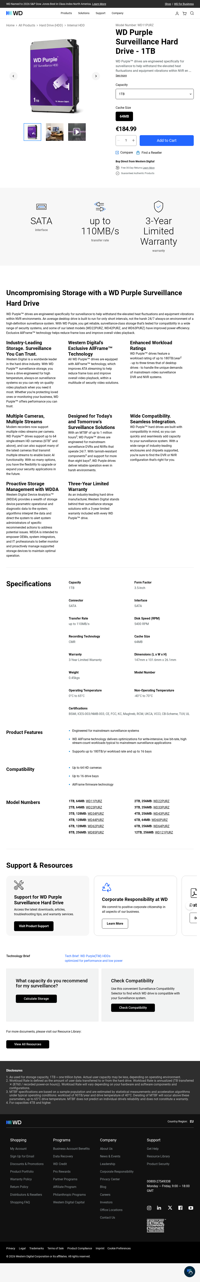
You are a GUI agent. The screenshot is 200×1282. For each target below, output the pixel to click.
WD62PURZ (96, 826)
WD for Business (184, 3)
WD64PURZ (161, 826)
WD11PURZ (94, 801)
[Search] (192, 13)
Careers (105, 1195)
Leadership (107, 1164)
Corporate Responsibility (117, 1171)
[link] (124, 152)
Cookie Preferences (119, 1248)
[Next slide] (96, 76)
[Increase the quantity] (133, 140)
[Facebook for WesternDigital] (180, 1208)
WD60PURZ (160, 820)
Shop (168, 3)
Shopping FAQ (20, 1202)
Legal (22, 1248)
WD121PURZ (164, 832)
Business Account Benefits (71, 1149)
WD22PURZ (161, 801)
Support (100, 13)
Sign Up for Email (22, 1156)
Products (66, 13)
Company (117, 13)
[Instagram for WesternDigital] (149, 1208)
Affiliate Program (64, 1187)
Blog (103, 1187)
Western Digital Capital (69, 1202)
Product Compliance (79, 1248)
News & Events (110, 1156)
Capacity (122, 85)
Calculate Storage (36, 999)
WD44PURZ (96, 820)
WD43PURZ (161, 813)
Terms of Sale (55, 1248)
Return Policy (19, 1187)
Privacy (10, 1248)
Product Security (158, 1164)
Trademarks (36, 1248)
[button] (177, 14)
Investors (106, 1202)
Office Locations (111, 1210)
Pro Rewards (62, 1171)
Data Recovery (63, 1156)
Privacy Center (110, 1179)
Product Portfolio (22, 1171)
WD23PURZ (94, 807)
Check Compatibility (133, 1008)
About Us (106, 1149)
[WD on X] (170, 1208)
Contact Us (107, 1217)
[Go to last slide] (13, 76)
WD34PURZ (96, 813)
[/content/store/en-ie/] (14, 13)
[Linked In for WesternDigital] (159, 1208)
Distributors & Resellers (26, 1195)
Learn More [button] (148, 167)
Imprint (100, 1248)
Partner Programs (65, 1179)
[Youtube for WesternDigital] (190, 1208)
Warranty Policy (21, 1179)
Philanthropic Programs (69, 1195)
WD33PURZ (161, 807)
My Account (18, 1149)
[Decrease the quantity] (118, 140)
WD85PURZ (96, 832)
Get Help (153, 1149)
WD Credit (60, 1164)
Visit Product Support (34, 926)
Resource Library (158, 1156)
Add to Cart (167, 140)
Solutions (83, 13)
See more (121, 75)
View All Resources (27, 1044)
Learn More (99, 3)
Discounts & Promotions (27, 1164)
